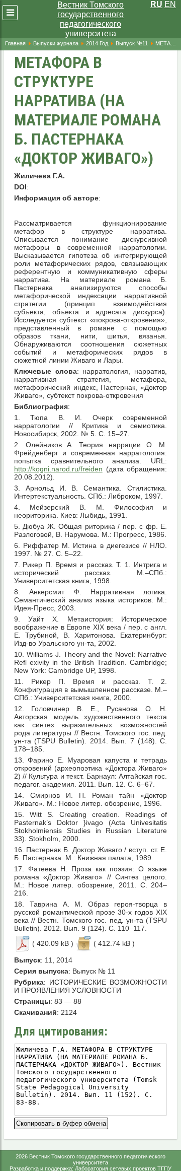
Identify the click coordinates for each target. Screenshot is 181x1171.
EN (170, 4)
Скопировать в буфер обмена (61, 1122)
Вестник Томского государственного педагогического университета (90, 19)
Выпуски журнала (55, 43)
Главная (15, 43)
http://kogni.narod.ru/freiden (58, 469)
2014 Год (97, 43)
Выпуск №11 (132, 43)
